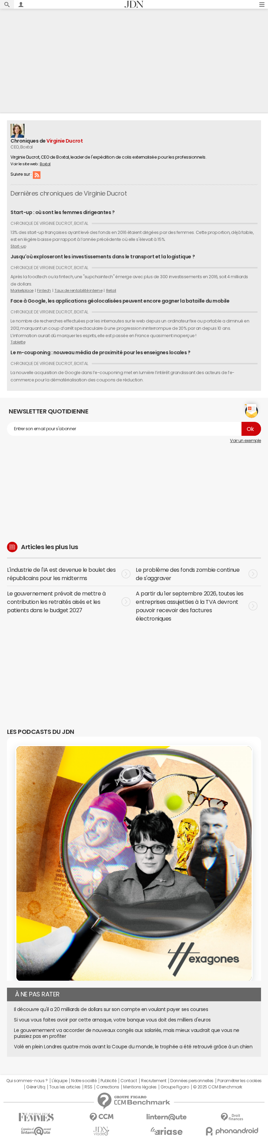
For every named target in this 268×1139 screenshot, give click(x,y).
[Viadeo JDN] (101, 1131)
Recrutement (153, 1081)
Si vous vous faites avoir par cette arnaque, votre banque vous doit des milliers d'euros (112, 1019)
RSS (36, 174)
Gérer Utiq (35, 1087)
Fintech (44, 290)
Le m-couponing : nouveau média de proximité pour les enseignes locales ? (100, 352)
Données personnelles (191, 1081)
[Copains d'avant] (36, 1131)
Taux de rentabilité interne (78, 290)
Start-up (18, 246)
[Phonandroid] (232, 1131)
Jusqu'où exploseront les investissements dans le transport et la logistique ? (102, 256)
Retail (111, 290)
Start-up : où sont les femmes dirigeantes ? (62, 212)
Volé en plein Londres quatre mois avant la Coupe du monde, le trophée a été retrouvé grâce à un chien (133, 1046)
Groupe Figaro (175, 1087)
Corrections (107, 1087)
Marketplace (22, 290)
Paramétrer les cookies (239, 1081)
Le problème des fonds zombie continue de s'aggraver (187, 574)
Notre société (83, 1081)
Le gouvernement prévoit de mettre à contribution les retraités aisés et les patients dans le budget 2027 (56, 602)
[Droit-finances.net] (232, 1117)
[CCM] (101, 1117)
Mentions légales (139, 1087)
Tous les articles (65, 1087)
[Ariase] (166, 1131)
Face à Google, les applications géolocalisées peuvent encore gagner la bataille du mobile (119, 300)
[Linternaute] (166, 1117)
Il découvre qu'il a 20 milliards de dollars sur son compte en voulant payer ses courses (111, 1009)
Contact (128, 1081)
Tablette (17, 342)
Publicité (108, 1081)
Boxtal (45, 164)
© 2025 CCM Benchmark (217, 1087)
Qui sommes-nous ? (26, 1081)
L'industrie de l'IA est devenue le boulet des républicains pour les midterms (61, 574)
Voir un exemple (245, 441)
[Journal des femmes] (36, 1117)
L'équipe (59, 1081)
